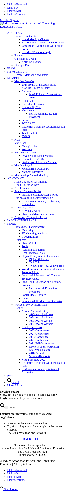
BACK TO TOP (32, 438)
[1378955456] (32, 26)
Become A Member (25, 152)
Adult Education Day (26, 184)
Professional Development (29, 226)
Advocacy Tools (23, 207)
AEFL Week (21, 188)
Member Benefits (24, 81)
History (18, 307)
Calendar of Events (25, 58)
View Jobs (20, 142)
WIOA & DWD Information (30, 304)
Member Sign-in (9, 20)
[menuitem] (36, 49)
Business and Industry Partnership (33, 197)
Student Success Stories (27, 191)
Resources (20, 239)
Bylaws (18, 55)
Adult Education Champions (30, 181)
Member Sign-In (23, 165)
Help (17, 139)
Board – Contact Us (25, 36)
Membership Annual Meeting (31, 175)
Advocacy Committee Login (30, 217)
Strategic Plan (22, 65)
